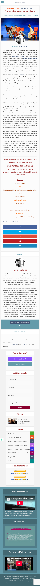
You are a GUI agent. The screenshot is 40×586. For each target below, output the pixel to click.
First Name (11, 387)
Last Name (11, 395)
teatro (19, 222)
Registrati (15, 344)
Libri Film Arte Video (27, 9)
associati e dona (20, 364)
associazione (4, 581)
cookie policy (4, 583)
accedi (25, 344)
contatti (19, 581)
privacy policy (32, 581)
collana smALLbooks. (18, 56)
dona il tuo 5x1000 (20, 359)
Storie (14, 222)
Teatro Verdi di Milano (30, 58)
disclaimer (24, 581)
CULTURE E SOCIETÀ (13, 9)
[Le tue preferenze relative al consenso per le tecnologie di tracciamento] (2, 439)
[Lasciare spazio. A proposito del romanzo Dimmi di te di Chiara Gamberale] (13, 421)
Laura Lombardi (33, 15)
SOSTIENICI (12, 581)
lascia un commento (20, 15)
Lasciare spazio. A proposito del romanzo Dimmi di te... (24, 421)
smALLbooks (7, 222)
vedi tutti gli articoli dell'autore (20, 322)
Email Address (12, 379)
